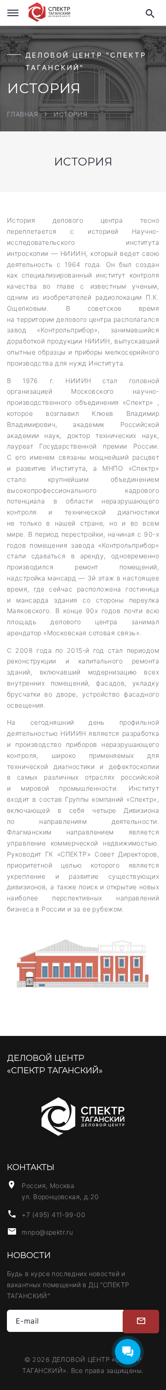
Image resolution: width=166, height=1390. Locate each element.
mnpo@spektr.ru (47, 1232)
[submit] (141, 1322)
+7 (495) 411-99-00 (53, 1214)
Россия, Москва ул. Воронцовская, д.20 (60, 1191)
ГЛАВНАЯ (22, 114)
